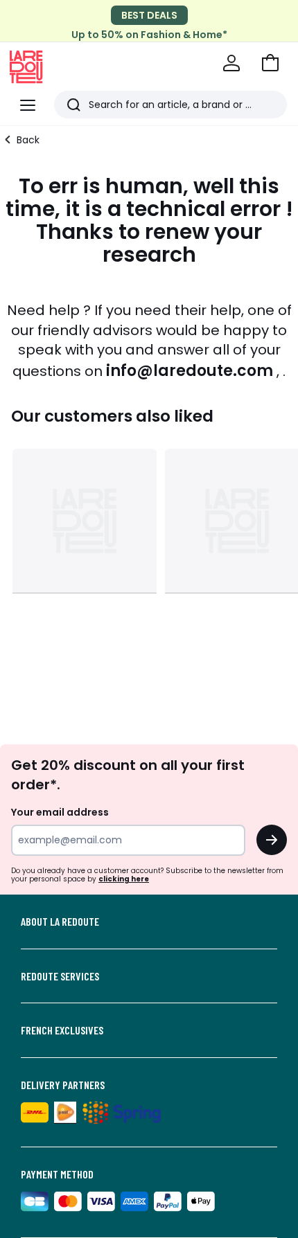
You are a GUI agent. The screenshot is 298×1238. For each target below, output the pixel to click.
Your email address (60, 812)
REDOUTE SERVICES (60, 976)
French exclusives (62, 1030)
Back (28, 140)
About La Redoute (60, 921)
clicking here (123, 879)
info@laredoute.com (189, 371)
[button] (270, 63)
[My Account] (231, 63)
